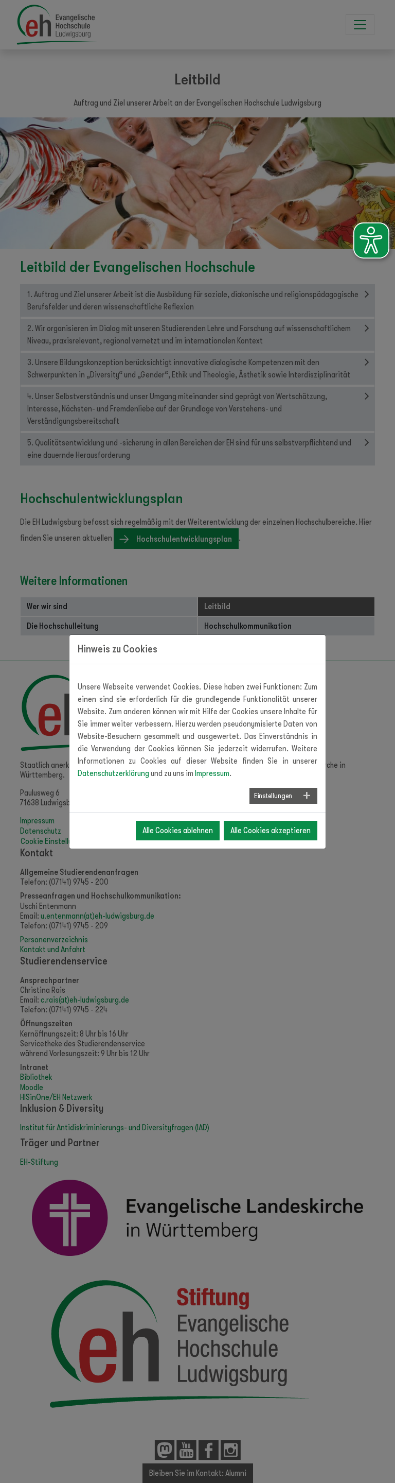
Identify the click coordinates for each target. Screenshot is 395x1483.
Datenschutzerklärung (113, 773)
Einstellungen (273, 795)
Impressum (212, 773)
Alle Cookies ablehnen (177, 830)
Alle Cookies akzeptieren (270, 830)
